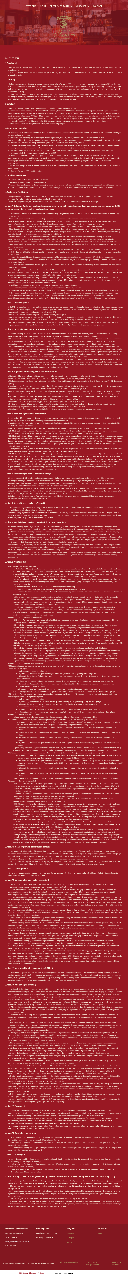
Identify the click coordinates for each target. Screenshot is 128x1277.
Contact (97, 6)
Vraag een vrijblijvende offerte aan (32, 1273)
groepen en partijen (61, 6)
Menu (43, 6)
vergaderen (82, 6)
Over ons (31, 6)
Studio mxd (68, 1274)
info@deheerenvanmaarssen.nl (17, 1242)
